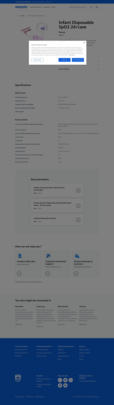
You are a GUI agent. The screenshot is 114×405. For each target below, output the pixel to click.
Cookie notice (71, 55)
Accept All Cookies (77, 59)
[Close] (84, 43)
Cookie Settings (37, 59)
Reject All (64, 59)
